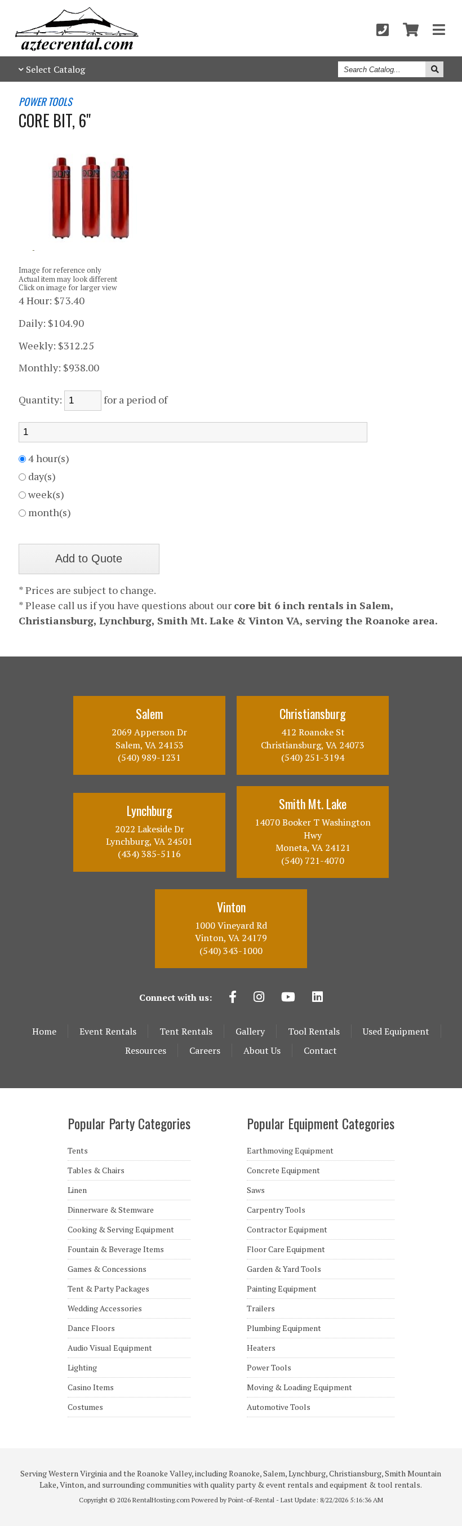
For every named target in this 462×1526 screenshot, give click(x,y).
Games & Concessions (107, 1269)
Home (44, 1031)
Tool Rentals (314, 1031)
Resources (145, 1050)
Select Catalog (55, 69)
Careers (204, 1050)
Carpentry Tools (276, 1210)
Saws (256, 1190)
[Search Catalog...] (434, 69)
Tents (78, 1151)
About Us (262, 1050)
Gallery (250, 1031)
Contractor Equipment (287, 1230)
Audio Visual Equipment (110, 1348)
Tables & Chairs (96, 1170)
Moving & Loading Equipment (299, 1387)
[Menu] (439, 29)
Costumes (85, 1407)
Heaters (261, 1348)
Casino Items (91, 1387)
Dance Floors (91, 1328)
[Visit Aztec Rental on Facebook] (233, 998)
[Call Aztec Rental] (382, 29)
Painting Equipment (282, 1289)
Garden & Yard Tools (284, 1269)
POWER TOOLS (45, 102)
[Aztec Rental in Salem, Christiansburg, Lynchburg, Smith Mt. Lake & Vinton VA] (77, 48)
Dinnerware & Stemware (111, 1210)
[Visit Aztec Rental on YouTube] (288, 998)
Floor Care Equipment (286, 1249)
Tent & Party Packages (108, 1289)
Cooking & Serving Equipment (121, 1230)
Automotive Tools (278, 1407)
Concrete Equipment (283, 1170)
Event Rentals (107, 1031)
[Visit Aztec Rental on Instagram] (259, 998)
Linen (77, 1190)
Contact (320, 1050)
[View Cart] (411, 29)
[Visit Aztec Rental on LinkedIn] (317, 998)
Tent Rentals (185, 1031)
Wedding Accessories (105, 1308)
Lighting (82, 1368)
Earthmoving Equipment (290, 1151)
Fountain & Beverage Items (116, 1249)
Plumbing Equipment (284, 1328)
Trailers (261, 1308)
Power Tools (269, 1368)
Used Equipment (396, 1031)
